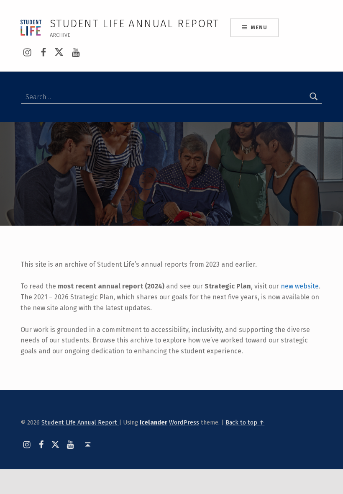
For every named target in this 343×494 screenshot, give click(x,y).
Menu (259, 27)
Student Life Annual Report (80, 422)
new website (300, 286)
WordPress (184, 422)
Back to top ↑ (244, 422)
